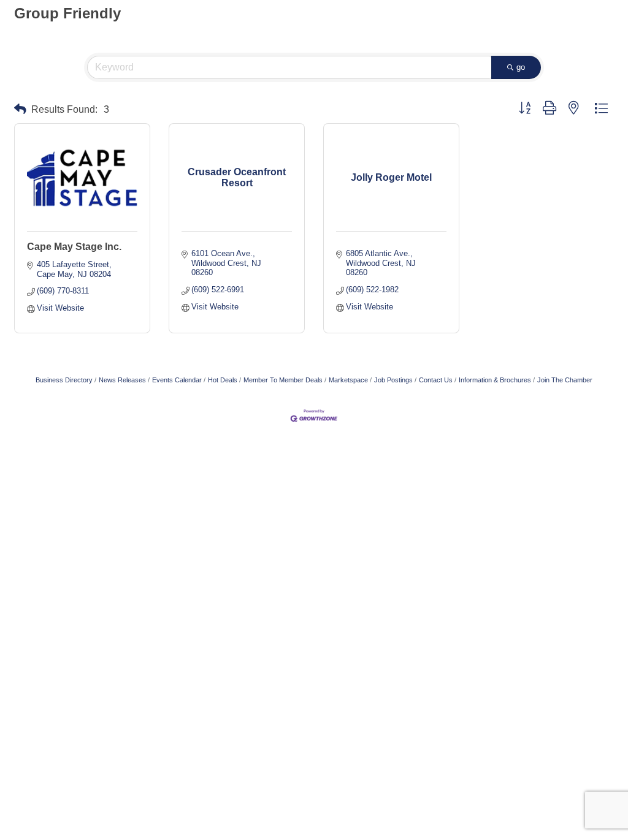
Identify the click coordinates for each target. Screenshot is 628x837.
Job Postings (393, 380)
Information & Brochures (495, 380)
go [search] (520, 67)
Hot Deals (222, 380)
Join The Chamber (564, 380)
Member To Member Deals (283, 380)
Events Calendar (177, 380)
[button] (20, 109)
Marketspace (348, 380)
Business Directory (64, 380)
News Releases (122, 380)
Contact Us (436, 380)
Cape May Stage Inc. (74, 246)
